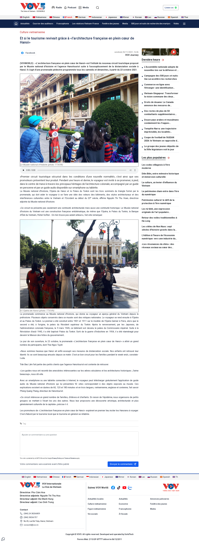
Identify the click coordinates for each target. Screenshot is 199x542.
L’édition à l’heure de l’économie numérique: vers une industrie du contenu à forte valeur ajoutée (158, 237)
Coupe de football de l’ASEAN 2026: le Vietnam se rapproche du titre (161, 139)
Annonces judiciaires (159, 499)
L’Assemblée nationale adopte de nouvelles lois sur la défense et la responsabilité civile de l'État (161, 69)
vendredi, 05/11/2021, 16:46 (126, 52)
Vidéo (176, 24)
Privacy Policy (56, 458)
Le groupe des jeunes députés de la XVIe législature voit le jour (161, 148)
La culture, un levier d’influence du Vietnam (159, 184)
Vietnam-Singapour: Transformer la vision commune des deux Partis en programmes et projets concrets (161, 95)
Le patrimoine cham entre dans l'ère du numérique (160, 193)
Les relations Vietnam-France (85, 24)
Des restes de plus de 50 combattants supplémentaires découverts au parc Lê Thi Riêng (160, 113)
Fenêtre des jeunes (110, 24)
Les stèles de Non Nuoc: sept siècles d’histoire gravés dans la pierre (158, 228)
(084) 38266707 (30, 517)
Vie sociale (93, 514)
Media (86, 7)
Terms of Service (70, 458)
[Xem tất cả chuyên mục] (184, 24)
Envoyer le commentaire (121, 464)
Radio (59, 7)
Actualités (25, 24)
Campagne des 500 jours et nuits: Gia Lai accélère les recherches (161, 77)
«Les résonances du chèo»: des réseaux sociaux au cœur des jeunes (158, 246)
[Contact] (3, 539)
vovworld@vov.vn (31, 525)
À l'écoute (123, 514)
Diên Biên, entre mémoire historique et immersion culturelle (160, 175)
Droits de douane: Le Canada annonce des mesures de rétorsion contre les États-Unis (160, 104)
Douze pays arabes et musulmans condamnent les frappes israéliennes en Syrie (161, 122)
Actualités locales (96, 499)
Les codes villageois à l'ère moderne (156, 166)
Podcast (72, 7)
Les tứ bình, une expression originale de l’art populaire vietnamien (156, 211)
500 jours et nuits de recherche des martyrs (150, 24)
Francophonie (62, 24)
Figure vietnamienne (97, 509)
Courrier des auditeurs (43, 24)
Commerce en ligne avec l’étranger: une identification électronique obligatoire (158, 86)
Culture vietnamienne (32, 32)
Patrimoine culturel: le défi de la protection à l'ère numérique (158, 202)
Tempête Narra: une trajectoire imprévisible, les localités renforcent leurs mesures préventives (160, 130)
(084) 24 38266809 (32, 513)
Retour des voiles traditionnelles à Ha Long (159, 219)
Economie (123, 504)
